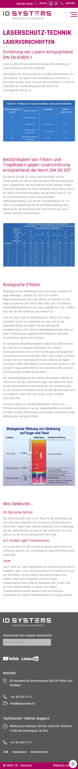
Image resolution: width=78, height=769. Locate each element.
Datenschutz (39, 752)
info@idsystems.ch (22, 703)
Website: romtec (64, 765)
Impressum (19, 752)
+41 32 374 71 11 (21, 697)
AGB (5, 752)
